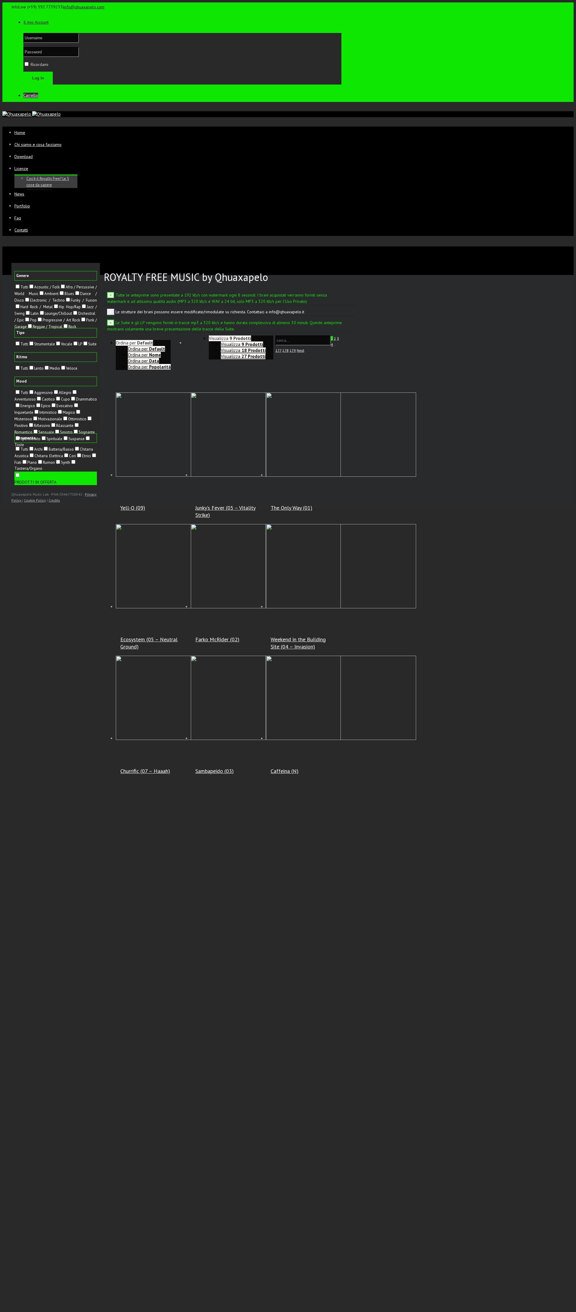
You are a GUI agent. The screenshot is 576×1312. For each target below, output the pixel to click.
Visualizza (242, 344)
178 (285, 350)
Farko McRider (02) (217, 639)
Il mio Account (36, 22)
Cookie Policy (35, 500)
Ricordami (38, 64)
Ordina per (146, 349)
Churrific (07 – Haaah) (145, 771)
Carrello (30, 95)
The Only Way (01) (291, 507)
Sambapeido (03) (214, 771)
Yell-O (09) (132, 507)
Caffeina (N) (284, 771)
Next (300, 350)
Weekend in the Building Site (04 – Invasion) (298, 643)
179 (293, 350)
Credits (54, 500)
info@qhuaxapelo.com (84, 7)
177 (278, 350)
